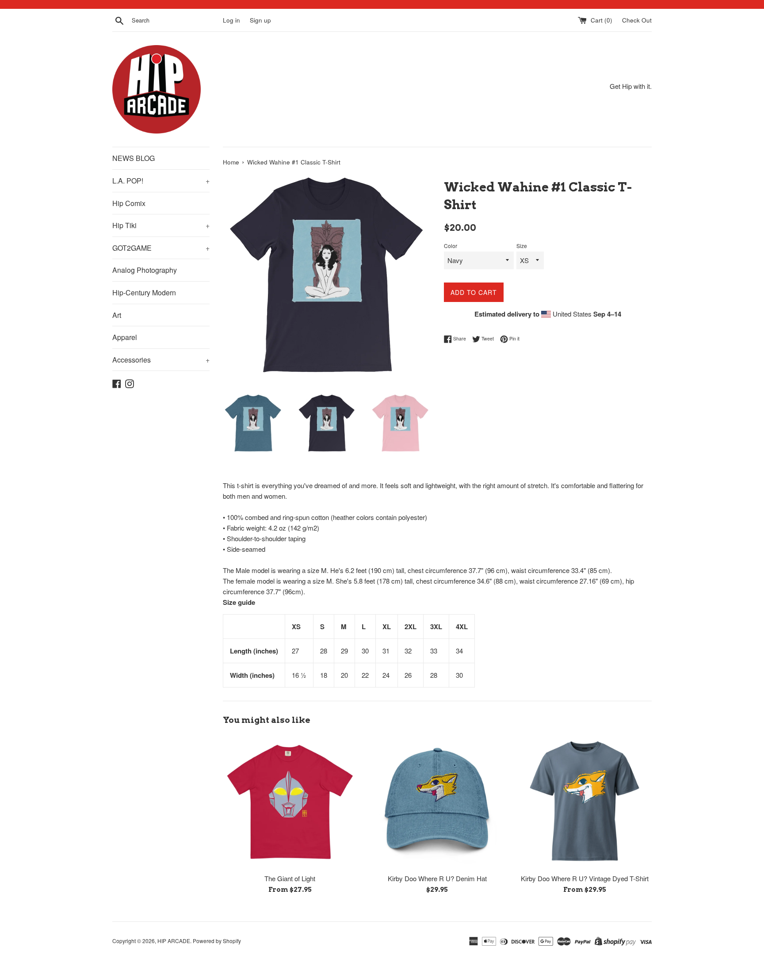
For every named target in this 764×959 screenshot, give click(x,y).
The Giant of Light (289, 878)
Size (521, 245)
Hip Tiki (161, 225)
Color (450, 245)
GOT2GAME (161, 248)
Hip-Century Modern (144, 292)
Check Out (637, 20)
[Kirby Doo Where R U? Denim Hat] (437, 802)
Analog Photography (144, 270)
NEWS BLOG (133, 158)
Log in (231, 20)
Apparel (124, 337)
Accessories (161, 360)
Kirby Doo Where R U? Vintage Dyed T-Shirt (585, 878)
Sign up (260, 20)
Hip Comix (128, 203)
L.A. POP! (161, 181)
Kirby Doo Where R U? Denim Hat (437, 878)
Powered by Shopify (217, 940)
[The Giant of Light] (290, 802)
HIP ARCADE (173, 940)
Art (116, 315)
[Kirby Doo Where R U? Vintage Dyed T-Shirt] (585, 802)
